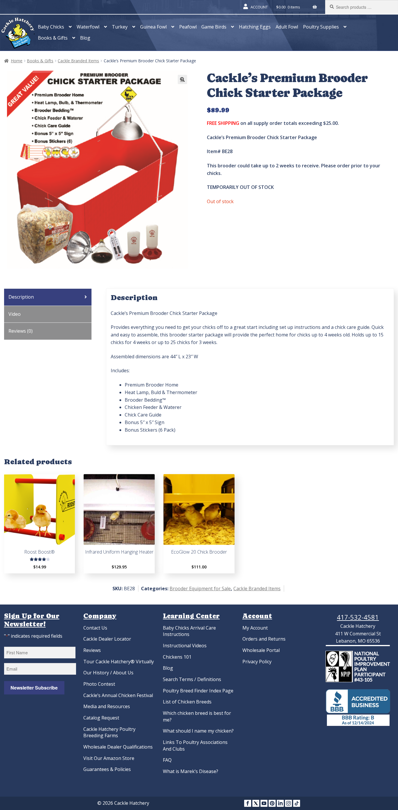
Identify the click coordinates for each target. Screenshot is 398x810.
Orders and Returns (264, 639)
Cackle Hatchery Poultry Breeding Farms (109, 732)
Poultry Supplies (321, 27)
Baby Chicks (51, 27)
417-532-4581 (358, 617)
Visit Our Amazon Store (108, 758)
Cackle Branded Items (78, 60)
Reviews (92, 650)
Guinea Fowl (153, 27)
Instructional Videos (185, 645)
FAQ (167, 760)
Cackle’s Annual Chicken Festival (118, 695)
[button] (182, 79)
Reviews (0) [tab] (20, 331)
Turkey (120, 27)
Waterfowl (88, 27)
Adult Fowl (287, 27)
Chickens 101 (177, 657)
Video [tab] (14, 314)
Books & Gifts (53, 38)
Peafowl (188, 27)
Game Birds (213, 27)
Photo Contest (99, 684)
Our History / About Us (108, 672)
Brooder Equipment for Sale (200, 588)
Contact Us (95, 628)
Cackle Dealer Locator (107, 639)
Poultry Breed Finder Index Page (198, 690)
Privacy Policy (257, 661)
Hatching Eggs (255, 27)
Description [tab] (21, 297)
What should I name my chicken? (198, 731)
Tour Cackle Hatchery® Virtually (118, 661)
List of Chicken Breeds (187, 702)
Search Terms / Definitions (192, 679)
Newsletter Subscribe (34, 687)
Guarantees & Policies (107, 769)
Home (16, 60)
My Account (255, 628)
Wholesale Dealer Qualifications (118, 747)
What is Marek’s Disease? (190, 771)
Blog (85, 38)
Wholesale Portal (261, 650)
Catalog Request (101, 718)
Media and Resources (106, 706)
